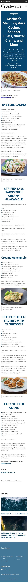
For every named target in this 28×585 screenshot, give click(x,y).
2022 (8, 481)
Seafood (20, 481)
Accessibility (4, 578)
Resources (16, 578)
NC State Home (6, 1)
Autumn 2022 (13, 481)
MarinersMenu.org (6, 97)
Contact (18, 559)
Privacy (10, 578)
